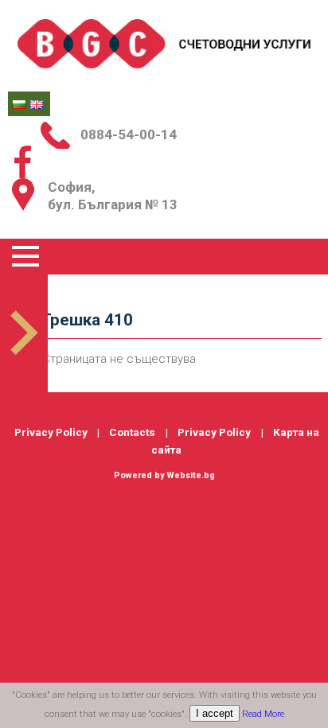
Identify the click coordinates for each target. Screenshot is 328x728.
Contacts (132, 432)
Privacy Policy (51, 432)
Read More (263, 714)
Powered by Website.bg (164, 475)
